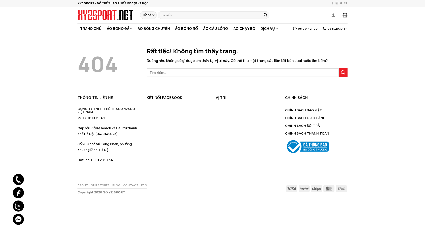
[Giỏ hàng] (345, 15)
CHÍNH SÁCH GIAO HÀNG (305, 118)
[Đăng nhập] (333, 15)
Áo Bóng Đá (118, 28)
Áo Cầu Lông (215, 28)
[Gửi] (265, 15)
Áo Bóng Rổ (186, 28)
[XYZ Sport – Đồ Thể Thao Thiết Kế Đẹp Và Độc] (105, 15)
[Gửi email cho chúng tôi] (345, 3)
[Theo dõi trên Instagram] (337, 3)
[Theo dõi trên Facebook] (332, 3)
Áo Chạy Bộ (244, 28)
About (82, 185)
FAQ (144, 185)
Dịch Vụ (268, 28)
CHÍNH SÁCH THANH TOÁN (307, 133)
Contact (130, 185)
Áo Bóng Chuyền (154, 28)
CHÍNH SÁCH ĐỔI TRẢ (302, 125)
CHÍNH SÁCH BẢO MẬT (303, 110)
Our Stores (100, 185)
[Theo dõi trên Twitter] (341, 3)
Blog (116, 185)
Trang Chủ (91, 28)
